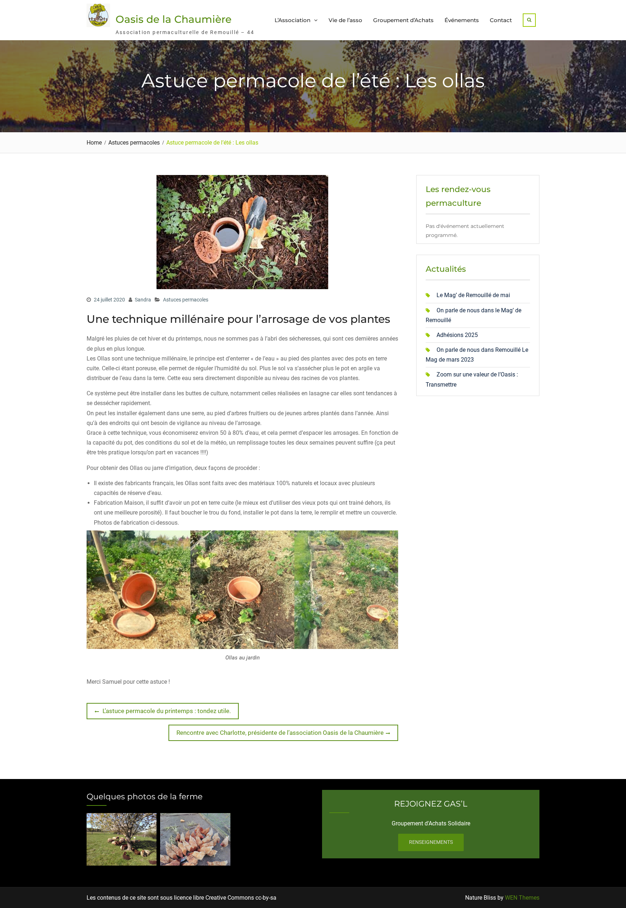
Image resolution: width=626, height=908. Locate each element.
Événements (462, 20)
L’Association (292, 20)
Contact (501, 20)
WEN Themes (522, 897)
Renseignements (431, 842)
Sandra (143, 300)
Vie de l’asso (345, 20)
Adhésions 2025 (457, 335)
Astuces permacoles (185, 300)
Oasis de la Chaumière (173, 19)
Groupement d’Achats (403, 20)
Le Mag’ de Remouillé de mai (473, 295)
